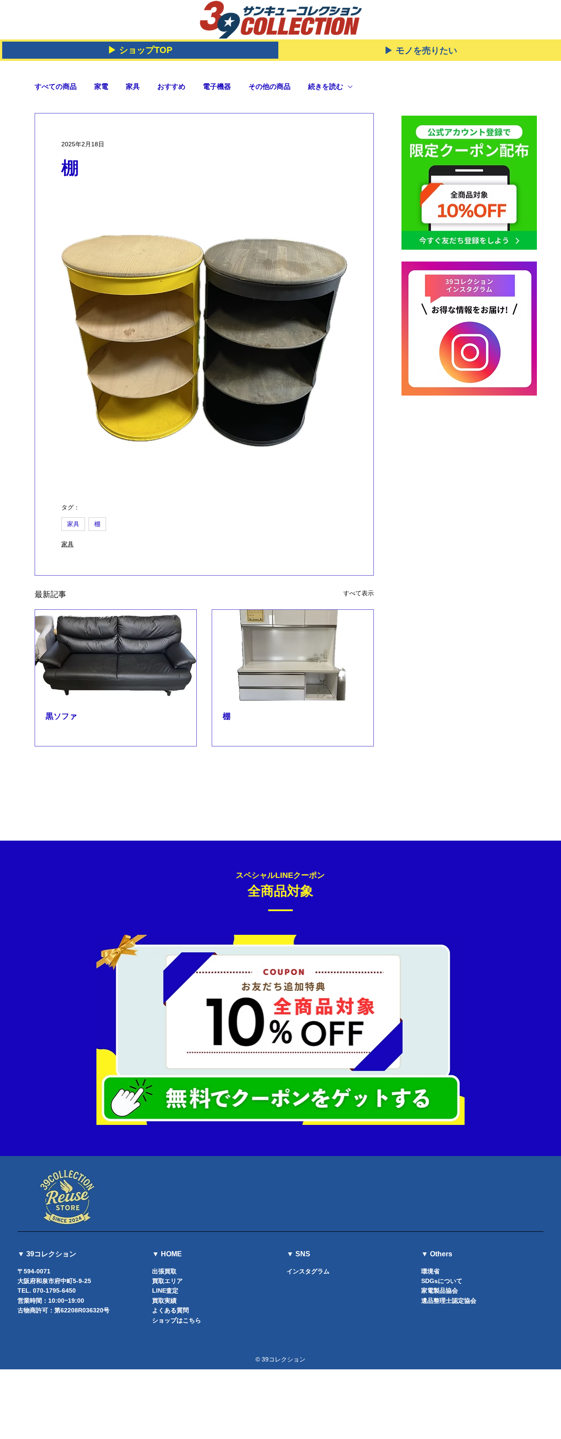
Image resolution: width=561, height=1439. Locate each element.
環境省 (430, 1271)
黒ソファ (61, 716)
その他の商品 (270, 86)
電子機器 (217, 86)
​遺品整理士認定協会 (448, 1300)
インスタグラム (308, 1271)
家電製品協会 (439, 1290)
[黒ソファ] (115, 655)
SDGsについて (441, 1280)
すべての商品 (56, 86)
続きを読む (325, 86)
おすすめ (171, 86)
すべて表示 (358, 593)
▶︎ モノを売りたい (420, 50)
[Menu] (540, 15)
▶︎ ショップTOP (140, 50)
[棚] (292, 655)
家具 (133, 86)
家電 (101, 86)
